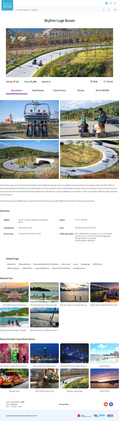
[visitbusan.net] (7, 5)
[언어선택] (106, 3)
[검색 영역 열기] (111, 4)
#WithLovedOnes (13, 268)
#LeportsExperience (42, 268)
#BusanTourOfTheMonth (61, 268)
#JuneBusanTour (79, 268)
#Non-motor (66, 264)
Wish (95, 81)
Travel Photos (59, 90)
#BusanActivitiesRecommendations (46, 264)
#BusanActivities (24, 264)
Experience (34, 9)
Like (109, 81)
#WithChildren (27, 268)
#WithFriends (97, 264)
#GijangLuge (85, 264)
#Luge (75, 264)
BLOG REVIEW (102, 90)
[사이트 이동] (106, 404)
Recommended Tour (23, 9)
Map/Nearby (38, 90)
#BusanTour (11, 264)
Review (46, 81)
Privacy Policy (64, 404)
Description (16, 90)
